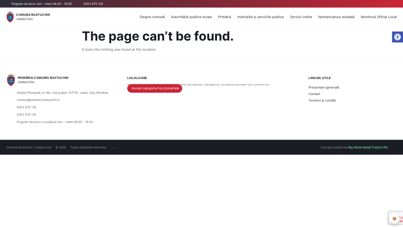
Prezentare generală (324, 87)
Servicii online (301, 17)
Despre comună (152, 17)
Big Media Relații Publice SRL (368, 147)
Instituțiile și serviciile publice (260, 17)
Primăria (224, 17)
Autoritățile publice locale (191, 17)
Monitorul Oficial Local (379, 17)
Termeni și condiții (322, 100)
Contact (314, 94)
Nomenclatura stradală (336, 17)
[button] (397, 37)
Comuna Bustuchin (33, 14)
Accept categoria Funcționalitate (155, 88)
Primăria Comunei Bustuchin (43, 77)
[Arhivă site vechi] (394, 3)
